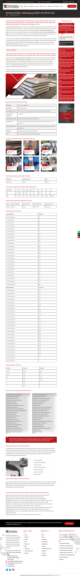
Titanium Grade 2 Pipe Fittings (66, 548)
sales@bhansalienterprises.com (12, 1)
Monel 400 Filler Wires (64, 543)
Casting (44, 553)
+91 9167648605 (47, 1)
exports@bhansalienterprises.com (27, 1)
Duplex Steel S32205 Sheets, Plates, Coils (66, 43)
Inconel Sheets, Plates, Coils (66, 53)
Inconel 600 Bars (63, 534)
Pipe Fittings (45, 544)
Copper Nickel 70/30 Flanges (66, 550)
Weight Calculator (69, 1)
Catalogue (72, 6)
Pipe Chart (26, 544)
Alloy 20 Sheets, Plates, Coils (66, 75)
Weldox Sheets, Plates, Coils (66, 97)
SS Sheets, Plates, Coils (65, 27)
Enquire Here (69, 523)
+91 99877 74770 (40, 1)
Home (21, 6)
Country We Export (28, 550)
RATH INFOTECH (56, 575)
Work (41, 6)
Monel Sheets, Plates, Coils (65, 61)
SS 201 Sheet (44, 69)
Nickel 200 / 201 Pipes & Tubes (66, 545)
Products (31, 6)
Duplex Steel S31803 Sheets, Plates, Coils (66, 37)
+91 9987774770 (10, 566)
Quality (37, 6)
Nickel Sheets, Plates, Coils (65, 63)
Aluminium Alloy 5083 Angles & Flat (67, 554)
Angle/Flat (44, 550)
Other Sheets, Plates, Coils (65, 100)
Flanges (44, 546)
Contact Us (51, 6)
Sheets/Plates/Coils (46, 548)
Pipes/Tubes (45, 541)
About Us (26, 6)
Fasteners (44, 555)
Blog (61, 6)
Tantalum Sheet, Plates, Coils (66, 552)
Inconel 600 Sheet (52, 69)
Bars (43, 534)
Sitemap (26, 553)
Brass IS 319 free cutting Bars (66, 537)
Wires (43, 537)
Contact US (66, 118)
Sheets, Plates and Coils (14, 15)
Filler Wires (44, 539)
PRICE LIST (57, 6)
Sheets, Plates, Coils (66, 24)
